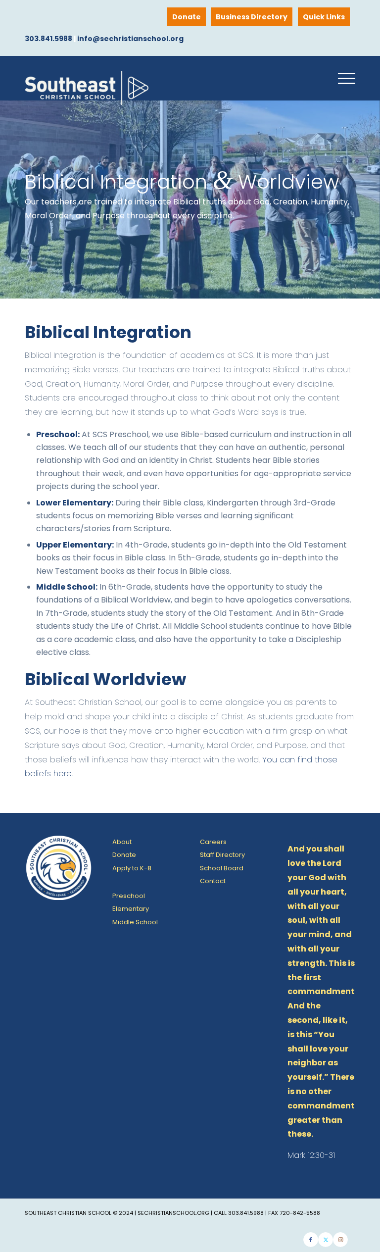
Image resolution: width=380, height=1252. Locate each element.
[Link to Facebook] (310, 1239)
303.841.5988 (48, 39)
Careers (213, 842)
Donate (186, 17)
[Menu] (341, 78)
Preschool (128, 896)
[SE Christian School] (86, 93)
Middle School (135, 922)
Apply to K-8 (131, 868)
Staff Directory (222, 854)
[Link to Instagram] (340, 1239)
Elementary (130, 908)
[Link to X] (325, 1239)
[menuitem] (324, 16)
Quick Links (324, 17)
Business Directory (251, 17)
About (122, 842)
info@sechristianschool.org (130, 39)
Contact (213, 881)
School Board (221, 868)
